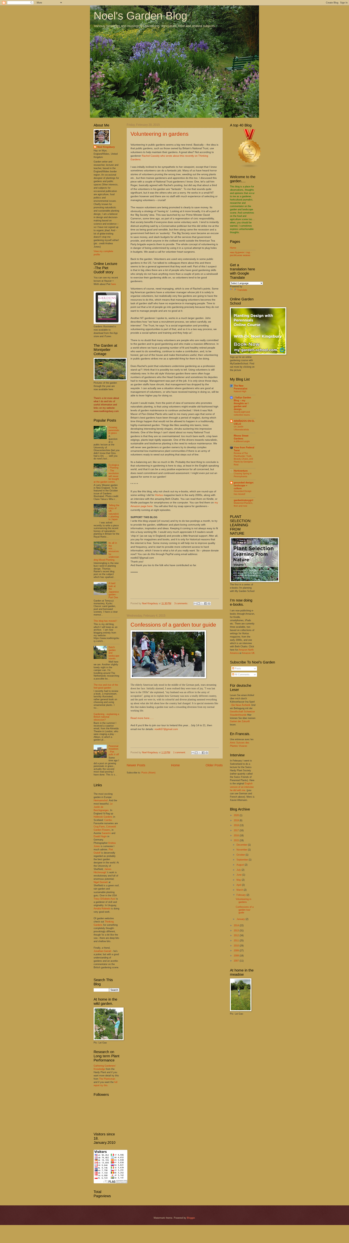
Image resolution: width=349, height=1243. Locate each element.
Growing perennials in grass (114, 430)
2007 (237, 960)
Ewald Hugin (100, 836)
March (240, 889)
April (239, 885)
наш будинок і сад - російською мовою (240, 253)
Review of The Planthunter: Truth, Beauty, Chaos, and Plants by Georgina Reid (243, 459)
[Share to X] (202, 603)
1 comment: (179, 752)
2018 (237, 825)
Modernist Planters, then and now (243, 504)
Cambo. (108, 820)
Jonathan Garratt (102, 951)
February (241, 895)
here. (114, 284)
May (239, 879)
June (239, 874)
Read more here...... (142, 718)
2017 (237, 830)
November (242, 849)
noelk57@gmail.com (166, 729)
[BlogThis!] (198, 603)
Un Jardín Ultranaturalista (241, 428)
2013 (237, 930)
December (242, 844)
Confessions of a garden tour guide (173, 625)
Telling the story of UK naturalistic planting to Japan (114, 512)
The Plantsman (107, 1078)
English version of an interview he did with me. (242, 786)
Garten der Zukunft (240, 721)
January (241, 919)
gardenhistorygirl (243, 500)
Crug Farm (99, 826)
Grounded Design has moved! (242, 492)
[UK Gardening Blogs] (249, 167)
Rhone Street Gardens (241, 437)
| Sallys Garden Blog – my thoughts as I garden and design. (242, 403)
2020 (237, 815)
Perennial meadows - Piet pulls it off (114, 750)
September (242, 859)
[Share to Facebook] (205, 603)
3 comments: (181, 603)
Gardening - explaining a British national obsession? (106, 717)
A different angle (242, 441)
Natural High (240, 391)
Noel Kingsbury (106, 147)
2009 (237, 950)
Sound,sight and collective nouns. (242, 413)
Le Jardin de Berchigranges (103, 807)
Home (175, 765)
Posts (237, 668)
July (239, 869)
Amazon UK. (248, 653)
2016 (237, 835)
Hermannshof (101, 800)
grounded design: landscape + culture (244, 485)
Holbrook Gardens (103, 816)
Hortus (159, 495)
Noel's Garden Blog (140, 16)
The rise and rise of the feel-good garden (106, 686)
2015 (237, 840)
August (240, 864)
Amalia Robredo (102, 908)
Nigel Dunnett (101, 882)
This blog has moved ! (105, 621)
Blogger (191, 1217)
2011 (237, 940)
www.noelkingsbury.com (106, 411)
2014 (237, 925)
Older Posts (214, 765)
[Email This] (195, 603)
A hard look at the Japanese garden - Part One (114, 590)
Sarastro (106, 833)
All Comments (242, 674)
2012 (237, 935)
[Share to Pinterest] (209, 603)
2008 (237, 955)
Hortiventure (241, 470)
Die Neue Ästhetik (240, 705)
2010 (237, 945)
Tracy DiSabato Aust (104, 898)
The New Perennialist (240, 387)
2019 (237, 820)
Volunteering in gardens (159, 134)
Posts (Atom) (148, 772)
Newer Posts (136, 765)
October (241, 854)
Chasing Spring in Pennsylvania (243, 475)
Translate (242, 290)
